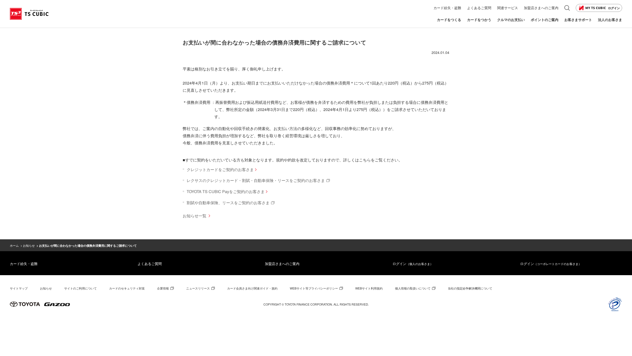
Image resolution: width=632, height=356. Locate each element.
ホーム (14, 245)
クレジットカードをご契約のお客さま (220, 169)
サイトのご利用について (80, 288)
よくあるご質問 (150, 263)
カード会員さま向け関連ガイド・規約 (252, 288)
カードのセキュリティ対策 (127, 288)
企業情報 (163, 288)
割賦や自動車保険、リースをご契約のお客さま (228, 202)
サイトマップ (19, 288)
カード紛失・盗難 (24, 263)
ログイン (614, 8)
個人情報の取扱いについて (413, 288)
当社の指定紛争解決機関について (470, 288)
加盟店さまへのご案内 (282, 263)
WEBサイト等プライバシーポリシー (314, 288)
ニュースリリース (198, 288)
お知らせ (29, 245)
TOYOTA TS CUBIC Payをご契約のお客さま (226, 191)
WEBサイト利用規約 (369, 288)
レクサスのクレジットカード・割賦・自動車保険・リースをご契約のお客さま (256, 180)
